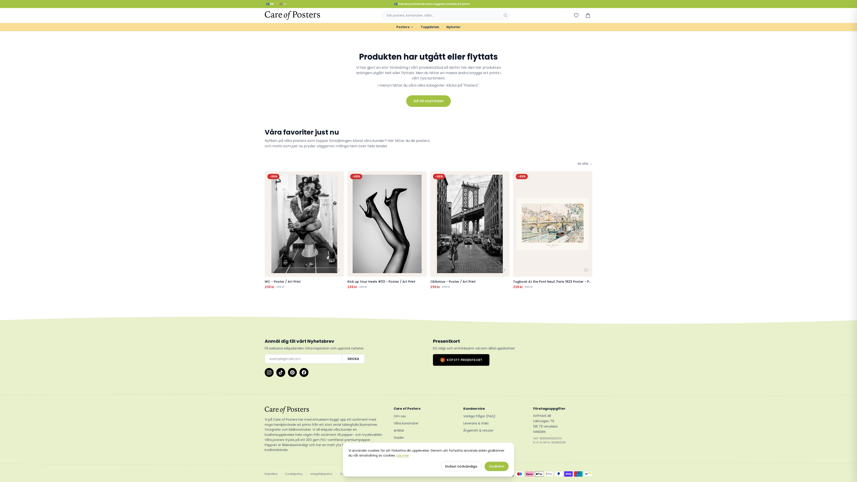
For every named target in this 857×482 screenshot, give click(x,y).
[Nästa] (587, 230)
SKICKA (353, 359)
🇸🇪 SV (270, 4)
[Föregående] (269, 230)
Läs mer (403, 455)
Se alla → (584, 163)
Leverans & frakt (476, 423)
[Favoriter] (576, 15)
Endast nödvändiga (461, 466)
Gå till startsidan (428, 101)
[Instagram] (269, 372)
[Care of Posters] (324, 409)
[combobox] (446, 15)
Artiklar (399, 430)
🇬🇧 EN (283, 4)
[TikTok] (280, 372)
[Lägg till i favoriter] (337, 270)
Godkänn (496, 466)
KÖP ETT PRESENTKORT (461, 360)
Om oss (400, 416)
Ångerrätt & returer (478, 430)
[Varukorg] (587, 15)
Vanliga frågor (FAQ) (479, 416)
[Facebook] (304, 372)
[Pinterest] (292, 372)
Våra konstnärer (406, 423)
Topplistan (430, 27)
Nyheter (453, 27)
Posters (403, 27)
